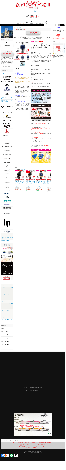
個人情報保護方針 (38, 451)
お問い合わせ (39, 24)
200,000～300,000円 (5, 344)
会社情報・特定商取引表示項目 (29, 451)
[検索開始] (59, 25)
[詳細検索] (56, 25)
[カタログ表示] (64, 25)
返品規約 (30, 24)
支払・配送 (21, 24)
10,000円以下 (3, 328)
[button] (17, 47)
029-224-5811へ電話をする (33, 11)
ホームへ (4, 24)
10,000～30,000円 (4, 331)
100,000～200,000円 (5, 341)
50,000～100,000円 (4, 338)
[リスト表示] (61, 25)
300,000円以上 (4, 347)
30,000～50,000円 (4, 334)
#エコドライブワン (24, 169)
